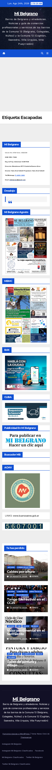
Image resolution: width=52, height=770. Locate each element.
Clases (17, 654)
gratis (26, 626)
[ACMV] (22, 490)
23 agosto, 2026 (19, 608)
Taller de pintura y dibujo (21, 663)
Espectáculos (36, 591)
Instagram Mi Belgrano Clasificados (17, 751)
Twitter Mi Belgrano (34, 757)
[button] (42, 53)
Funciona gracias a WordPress (16, 734)
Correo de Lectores (25, 567)
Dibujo (39, 654)
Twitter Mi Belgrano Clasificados (16, 764)
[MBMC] (26, 314)
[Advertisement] (26, 84)
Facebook (39, 751)
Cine (19, 626)
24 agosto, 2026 (19, 576)
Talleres (11, 657)
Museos (34, 626)
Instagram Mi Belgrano (11, 744)
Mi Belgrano (26, 13)
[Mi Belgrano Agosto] (26, 245)
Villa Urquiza (22, 595)
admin (35, 576)
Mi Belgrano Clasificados (13, 757)
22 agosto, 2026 (19, 639)
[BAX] (26, 372)
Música (11, 595)
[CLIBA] (26, 411)
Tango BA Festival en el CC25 (26, 601)
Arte (10, 654)
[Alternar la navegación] (47, 53)
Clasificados (28, 654)
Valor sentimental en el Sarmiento (26, 632)
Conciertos (22, 591)
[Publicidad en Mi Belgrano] (25, 440)
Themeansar (26, 737)
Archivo (11, 567)
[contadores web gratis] (24, 526)
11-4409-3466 (20, 175)
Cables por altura (21, 572)
